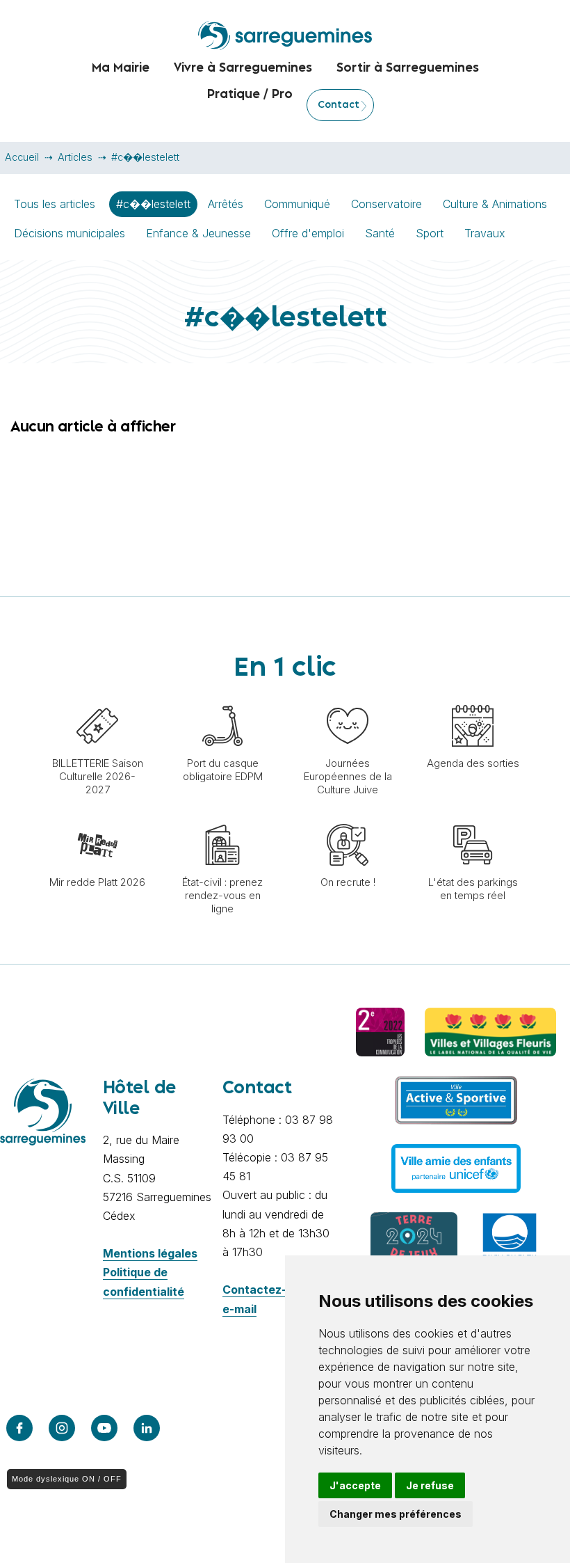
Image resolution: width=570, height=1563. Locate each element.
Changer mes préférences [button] (395, 1514)
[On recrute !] (347, 817)
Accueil (22, 157)
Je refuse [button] (430, 1485)
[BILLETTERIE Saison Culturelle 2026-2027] (97, 698)
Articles (75, 157)
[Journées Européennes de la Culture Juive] (347, 698)
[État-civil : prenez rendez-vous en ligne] (222, 817)
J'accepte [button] (355, 1485)
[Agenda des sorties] (472, 698)
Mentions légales (150, 1253)
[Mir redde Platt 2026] (97, 817)
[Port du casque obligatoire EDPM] (222, 698)
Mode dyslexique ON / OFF (67, 1479)
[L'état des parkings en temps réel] (472, 817)
